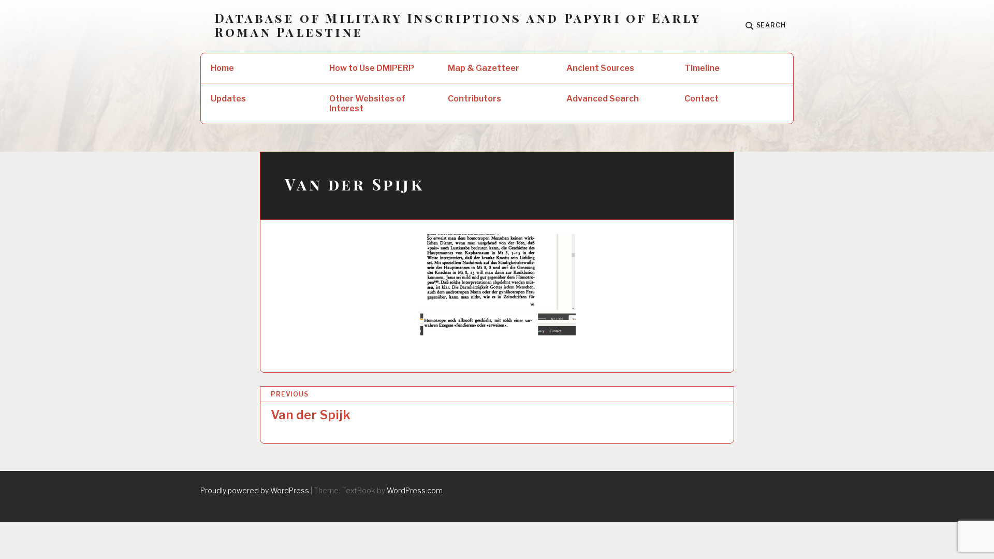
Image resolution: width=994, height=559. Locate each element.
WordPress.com (415, 490)
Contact (701, 99)
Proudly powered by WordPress (254, 490)
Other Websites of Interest (367, 103)
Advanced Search (602, 99)
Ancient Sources (600, 68)
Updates (228, 99)
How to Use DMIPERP (371, 68)
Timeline (702, 68)
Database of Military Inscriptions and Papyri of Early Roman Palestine (457, 25)
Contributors (474, 99)
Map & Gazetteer (483, 68)
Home (222, 68)
